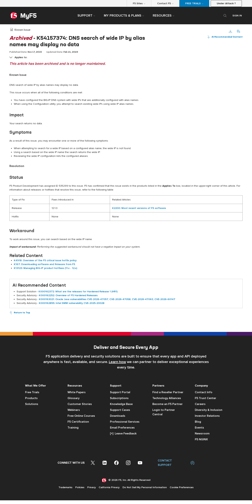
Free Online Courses (81, 416)
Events (199, 427)
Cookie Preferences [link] (182, 487)
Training (73, 427)
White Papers (77, 392)
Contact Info (203, 392)
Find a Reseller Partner (167, 392)
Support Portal (120, 392)
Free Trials (32, 392)
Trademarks (65, 487)
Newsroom (202, 433)
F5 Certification (78, 422)
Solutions (31, 404)
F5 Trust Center (205, 398)
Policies (79, 487)
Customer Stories (80, 404)
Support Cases (120, 410)
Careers (200, 404)
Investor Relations (207, 416)
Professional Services (124, 422)
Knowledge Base (121, 404)
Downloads (117, 416)
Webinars (74, 410)
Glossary (74, 398)
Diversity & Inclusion (208, 410)
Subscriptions (119, 398)
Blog (198, 422)
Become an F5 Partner (167, 404)
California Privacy (109, 487)
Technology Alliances (166, 398)
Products (31, 398)
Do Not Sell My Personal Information (144, 487)
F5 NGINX (201, 439)
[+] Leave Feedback (123, 433)
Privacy (91, 487)
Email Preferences (122, 427)
